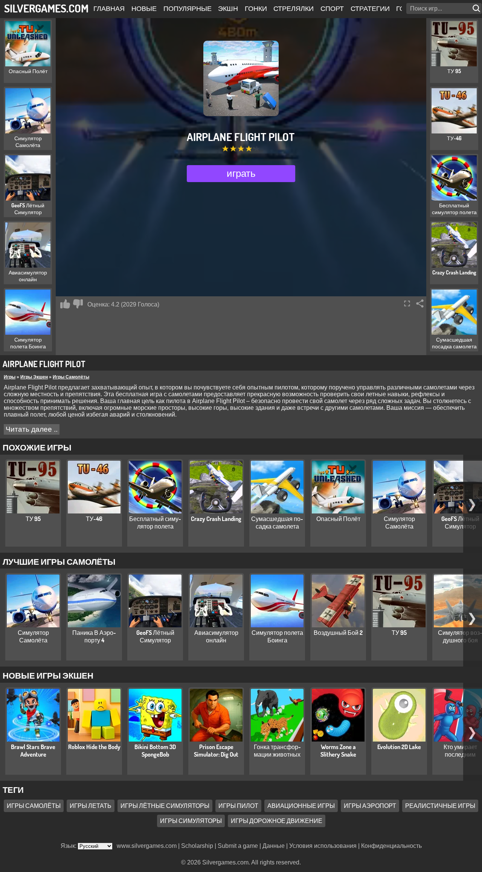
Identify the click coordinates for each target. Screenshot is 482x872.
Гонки (256, 8)
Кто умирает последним (460, 750)
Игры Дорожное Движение (276, 820)
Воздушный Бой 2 (338, 632)
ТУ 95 (33, 519)
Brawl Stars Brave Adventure (33, 750)
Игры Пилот (238, 805)
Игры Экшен (34, 377)
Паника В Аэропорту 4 (94, 636)
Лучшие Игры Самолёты (59, 561)
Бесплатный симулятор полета (155, 522)
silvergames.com (46, 8)
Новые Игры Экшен (48, 675)
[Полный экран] (407, 303)
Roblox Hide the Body (94, 747)
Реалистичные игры (440, 805)
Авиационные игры (301, 805)
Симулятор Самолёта (399, 522)
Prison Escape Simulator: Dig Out (216, 750)
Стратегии (370, 8)
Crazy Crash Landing (216, 519)
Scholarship (197, 846)
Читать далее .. (32, 429)
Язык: (69, 846)
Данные (273, 846)
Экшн (228, 8)
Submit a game (238, 846)
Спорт (332, 8)
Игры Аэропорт (370, 805)
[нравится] (65, 304)
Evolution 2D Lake (399, 747)
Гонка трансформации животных (277, 750)
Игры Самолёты (71, 377)
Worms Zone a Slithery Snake (338, 750)
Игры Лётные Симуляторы (164, 805)
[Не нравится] (78, 304)
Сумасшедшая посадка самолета (277, 522)
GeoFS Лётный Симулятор (460, 522)
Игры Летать (90, 805)
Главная (109, 8)
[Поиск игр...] (477, 8)
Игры (9, 377)
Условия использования (323, 846)
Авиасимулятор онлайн (216, 636)
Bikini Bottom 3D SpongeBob (155, 750)
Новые (144, 8)
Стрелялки (293, 8)
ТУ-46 (94, 519)
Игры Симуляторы (191, 820)
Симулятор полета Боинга (277, 636)
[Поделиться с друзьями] (420, 303)
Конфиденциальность (391, 846)
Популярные (187, 8)
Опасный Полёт (338, 519)
